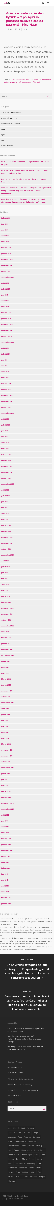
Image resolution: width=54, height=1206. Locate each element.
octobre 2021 (6, 549)
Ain (9, 1128)
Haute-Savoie (13, 1154)
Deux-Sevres (13, 1146)
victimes (33, 1176)
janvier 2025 (6, 318)
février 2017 (6, 791)
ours (10, 1163)
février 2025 (6, 312)
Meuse (31, 1159)
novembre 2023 (7, 401)
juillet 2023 (5, 425)
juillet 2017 (5, 773)
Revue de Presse (7, 146)
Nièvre (39, 1159)
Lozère (11, 1159)
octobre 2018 (6, 697)
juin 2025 (4, 295)
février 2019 (6, 679)
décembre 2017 (7, 750)
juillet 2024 (5, 354)
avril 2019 (5, 667)
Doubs (23, 1146)
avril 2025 (5, 301)
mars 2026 (5, 242)
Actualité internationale (11, 112)
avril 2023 (5, 442)
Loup (25, 29)
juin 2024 (4, 360)
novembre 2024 (7, 330)
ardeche (27, 1132)
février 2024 (6, 383)
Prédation (23, 1168)
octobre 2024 (6, 336)
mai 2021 (4, 578)
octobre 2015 (6, 856)
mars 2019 (5, 673)
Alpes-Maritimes (15, 1132)
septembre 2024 (7, 342)
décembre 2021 (7, 537)
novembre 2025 (7, 265)
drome (31, 1146)
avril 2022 (5, 513)
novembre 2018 (7, 691)
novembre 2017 (7, 756)
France (16, 1150)
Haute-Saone (39, 1150)
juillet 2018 (5, 714)
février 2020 (6, 638)
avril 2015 (5, 886)
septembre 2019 (7, 655)
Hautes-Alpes (26, 1154)
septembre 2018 (7, 703)
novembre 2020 (7, 614)
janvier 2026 (6, 253)
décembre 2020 (7, 608)
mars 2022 (5, 519)
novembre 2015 (7, 850)
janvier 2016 (6, 844)
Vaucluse (24, 1176)
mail (21, 1073)
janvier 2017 (6, 797)
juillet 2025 (5, 289)
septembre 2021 (7, 555)
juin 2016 (4, 821)
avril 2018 (5, 732)
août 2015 (5, 862)
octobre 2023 (6, 407)
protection (12, 1168)
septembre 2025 (7, 277)
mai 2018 (4, 726)
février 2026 (6, 247)
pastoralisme (19, 1163)
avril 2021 (5, 584)
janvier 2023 (6, 460)
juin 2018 (4, 720)
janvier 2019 (6, 685)
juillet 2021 (5, 567)
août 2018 (5, 708)
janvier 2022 (6, 531)
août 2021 (5, 561)
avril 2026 (5, 236)
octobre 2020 (6, 620)
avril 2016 (5, 827)
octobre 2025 (6, 271)
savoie (11, 1172)
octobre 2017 (6, 762)
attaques (12, 1137)
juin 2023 (4, 431)
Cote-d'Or (32, 1141)
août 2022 (5, 490)
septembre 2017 (7, 768)
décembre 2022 (7, 466)
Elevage (39, 1146)
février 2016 (6, 838)
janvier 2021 (6, 602)
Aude (20, 1137)
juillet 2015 (5, 868)
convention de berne (17, 1141)
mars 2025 (5, 307)
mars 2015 (5, 892)
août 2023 (5, 419)
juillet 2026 (5, 218)
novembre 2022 (7, 472)
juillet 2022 (5, 496)
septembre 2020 (7, 626)
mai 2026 (4, 230)
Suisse (33, 1172)
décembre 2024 (7, 324)
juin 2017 (4, 779)
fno (10, 1150)
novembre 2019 (7, 649)
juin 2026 (4, 224)
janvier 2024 (6, 389)
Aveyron (27, 1137)
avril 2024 (5, 372)
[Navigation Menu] (48, 3)
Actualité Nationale (9, 118)
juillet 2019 (5, 661)
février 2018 (6, 744)
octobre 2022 (6, 478)
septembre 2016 (7, 809)
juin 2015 (4, 874)
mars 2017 (5, 785)
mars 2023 (5, 448)
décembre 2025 (7, 259)
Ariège (35, 1132)
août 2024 (5, 348)
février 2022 (6, 525)
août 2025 (5, 283)
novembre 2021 (7, 543)
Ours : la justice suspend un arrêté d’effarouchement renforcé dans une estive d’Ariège (24, 1039)
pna (39, 1163)
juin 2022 (4, 502)
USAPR (11, 1176)
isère (36, 1154)
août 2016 (5, 815)
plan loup (31, 1163)
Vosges (42, 1176)
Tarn (39, 1172)
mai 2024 (4, 366)
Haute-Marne (26, 1150)
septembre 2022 (7, 484)
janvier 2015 (6, 903)
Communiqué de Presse (10, 123)
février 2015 (6, 898)
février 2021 (6, 596)
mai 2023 (4, 437)
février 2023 (6, 454)
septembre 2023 (7, 413)
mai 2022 (4, 507)
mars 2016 (5, 833)
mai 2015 (4, 880)
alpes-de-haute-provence (23, 1128)
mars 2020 (5, 632)
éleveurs (11, 1181)
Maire (24, 1159)
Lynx (3, 135)
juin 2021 (4, 573)
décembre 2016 (7, 803)
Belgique (36, 1137)
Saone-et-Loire (35, 1168)
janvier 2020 (6, 643)
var (17, 1176)
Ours (3, 140)
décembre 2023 (7, 395)
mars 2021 (5, 590)
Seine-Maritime (22, 1172)
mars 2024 (5, 377)
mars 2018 (5, 738)
